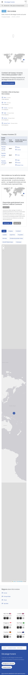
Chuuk (4, 600)
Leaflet (14, 581)
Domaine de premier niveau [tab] (16, 238)
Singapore (6, 623)
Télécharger (7, 223)
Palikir (4, 113)
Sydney (19, 632)
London (19, 613)
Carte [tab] (4, 231)
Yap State (5, 603)
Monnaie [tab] (5, 238)
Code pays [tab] (18, 242)
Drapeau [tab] (11, 231)
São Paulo (20, 623)
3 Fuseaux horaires (8, 83)
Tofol (4, 102)
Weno (4, 97)
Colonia (4, 108)
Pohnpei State (6, 596)
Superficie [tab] (12, 234)
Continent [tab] (18, 231)
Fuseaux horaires (7, 667)
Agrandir (17, 223)
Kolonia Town (6, 123)
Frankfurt (6, 632)
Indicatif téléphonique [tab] (8, 242)
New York (6, 613)
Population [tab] (20, 234)
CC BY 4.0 (6, 207)
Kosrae (4, 593)
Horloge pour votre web (8, 663)
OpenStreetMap (20, 581)
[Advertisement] (14, 35)
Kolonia (4, 118)
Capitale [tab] (5, 234)
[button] (3, 246)
